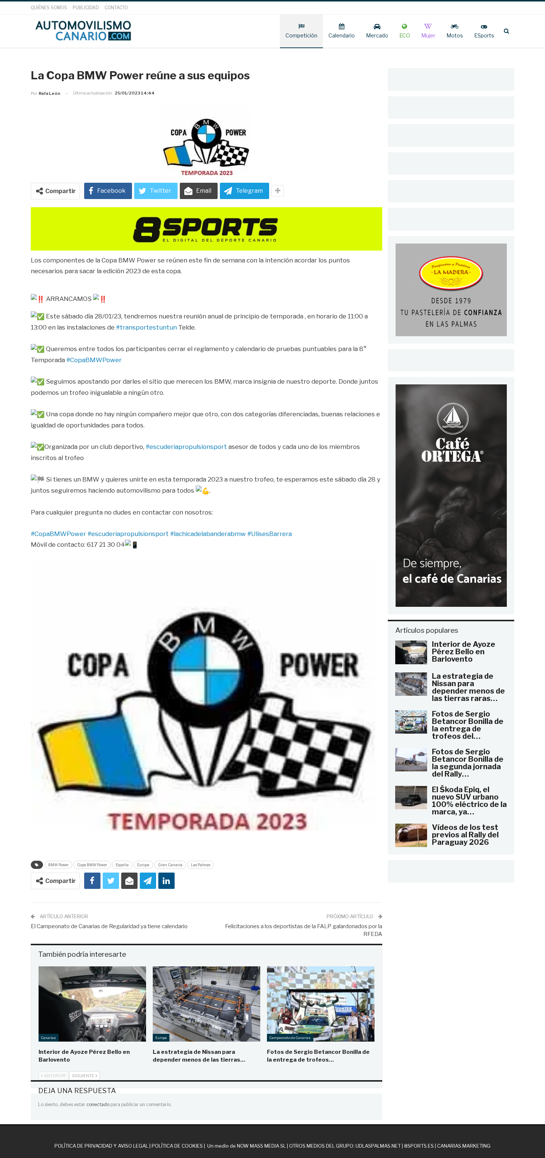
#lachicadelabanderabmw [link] (208, 533)
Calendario (341, 35)
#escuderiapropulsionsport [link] (186, 446)
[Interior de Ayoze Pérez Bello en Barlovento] (92, 1004)
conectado (97, 1104)
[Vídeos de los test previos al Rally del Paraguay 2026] (411, 835)
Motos (454, 35)
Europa (143, 865)
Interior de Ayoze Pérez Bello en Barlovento (463, 652)
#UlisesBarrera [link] (269, 533)
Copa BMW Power (92, 865)
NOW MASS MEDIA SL (261, 1146)
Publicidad (86, 7)
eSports (484, 35)
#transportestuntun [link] (146, 327)
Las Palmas (200, 865)
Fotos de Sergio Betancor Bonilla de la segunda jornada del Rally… (467, 762)
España (122, 865)
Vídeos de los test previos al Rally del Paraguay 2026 (465, 835)
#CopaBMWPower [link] (94, 360)
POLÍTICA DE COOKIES (177, 1146)
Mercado (377, 35)
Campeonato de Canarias (290, 1038)
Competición (301, 35)
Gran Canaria (170, 865)
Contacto (116, 7)
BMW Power (58, 865)
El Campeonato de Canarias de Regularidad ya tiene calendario (109, 926)
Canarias (48, 1038)
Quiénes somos (49, 7)
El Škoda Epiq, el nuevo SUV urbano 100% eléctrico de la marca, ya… (469, 800)
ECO (404, 35)
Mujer (428, 35)
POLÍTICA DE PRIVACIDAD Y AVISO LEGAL (101, 1146)
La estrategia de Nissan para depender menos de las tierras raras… (468, 687)
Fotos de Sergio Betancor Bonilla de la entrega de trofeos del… (467, 725)
